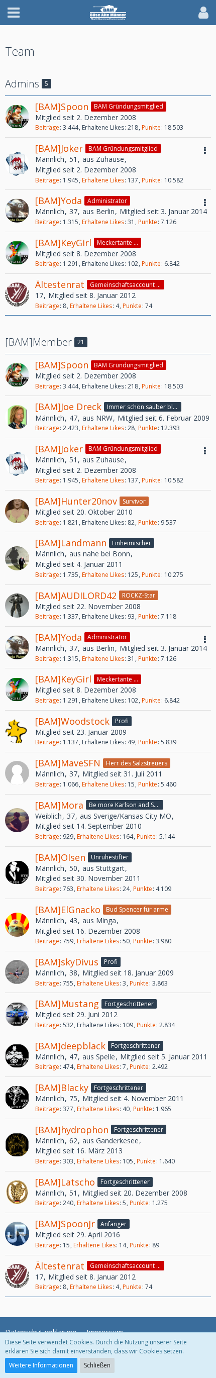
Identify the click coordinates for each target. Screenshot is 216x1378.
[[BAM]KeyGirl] (17, 253)
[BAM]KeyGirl (63, 243)
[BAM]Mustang (67, 1004)
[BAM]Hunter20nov (76, 501)
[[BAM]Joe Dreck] (17, 417)
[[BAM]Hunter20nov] (17, 511)
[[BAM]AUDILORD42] (17, 606)
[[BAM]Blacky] (17, 1098)
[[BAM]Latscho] (17, 1192)
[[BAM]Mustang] (17, 1014)
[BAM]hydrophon (72, 1130)
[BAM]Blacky (61, 1087)
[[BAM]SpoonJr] (17, 1234)
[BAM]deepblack (70, 1046)
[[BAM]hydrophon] (17, 1145)
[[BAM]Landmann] (17, 558)
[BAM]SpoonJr (65, 1224)
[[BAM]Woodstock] (17, 731)
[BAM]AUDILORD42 (76, 595)
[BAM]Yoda (58, 200)
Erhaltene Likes (103, 180)
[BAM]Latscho (65, 1182)
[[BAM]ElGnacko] (17, 925)
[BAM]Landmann (70, 543)
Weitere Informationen (41, 1365)
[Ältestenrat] (17, 294)
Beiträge (47, 127)
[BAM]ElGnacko (67, 910)
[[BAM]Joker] (17, 164)
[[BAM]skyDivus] (17, 972)
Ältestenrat (59, 284)
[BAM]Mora (59, 805)
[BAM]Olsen (60, 857)
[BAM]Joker (59, 148)
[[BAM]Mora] (17, 820)
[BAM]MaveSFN (67, 763)
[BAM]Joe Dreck (68, 407)
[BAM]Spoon (61, 107)
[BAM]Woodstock (72, 721)
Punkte (151, 127)
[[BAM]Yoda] (17, 211)
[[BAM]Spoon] (17, 117)
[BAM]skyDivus (66, 962)
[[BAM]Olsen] (17, 872)
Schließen (97, 1365)
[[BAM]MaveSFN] (17, 773)
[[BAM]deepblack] (17, 1056)
